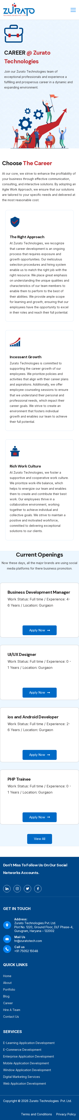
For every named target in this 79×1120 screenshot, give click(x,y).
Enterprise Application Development (28, 1056)
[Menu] (73, 10)
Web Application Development (24, 1083)
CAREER (15, 52)
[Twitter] (27, 888)
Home (7, 976)
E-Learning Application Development (29, 1043)
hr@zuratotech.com (28, 941)
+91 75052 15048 (26, 951)
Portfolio (9, 989)
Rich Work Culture (25, 466)
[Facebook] (38, 888)
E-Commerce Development (22, 1049)
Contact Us (11, 1016)
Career (8, 1003)
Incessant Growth (25, 357)
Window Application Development (27, 1070)
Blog (6, 996)
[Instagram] (17, 888)
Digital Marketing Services (21, 1077)
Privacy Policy (66, 1114)
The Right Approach (27, 236)
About (7, 982)
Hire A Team (11, 1010)
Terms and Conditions (36, 1114)
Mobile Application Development (26, 1063)
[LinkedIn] (7, 888)
